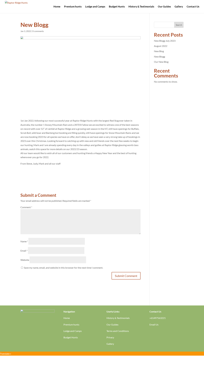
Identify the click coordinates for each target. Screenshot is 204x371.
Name (24, 241)
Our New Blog (161, 61)
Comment (26, 207)
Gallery (179, 7)
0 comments (38, 31)
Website (24, 259)
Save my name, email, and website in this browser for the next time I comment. (63, 267)
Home (56, 7)
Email (23, 250)
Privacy (110, 337)
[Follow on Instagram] (163, 333)
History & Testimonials (141, 7)
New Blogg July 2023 (164, 40)
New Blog (159, 51)
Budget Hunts (117, 7)
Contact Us (193, 7)
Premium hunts (73, 7)
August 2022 (160, 45)
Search (179, 25)
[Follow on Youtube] (151, 333)
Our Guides (164, 7)
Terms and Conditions (117, 330)
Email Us (153, 324)
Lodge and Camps (95, 7)
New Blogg (159, 56)
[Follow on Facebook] (157, 333)
